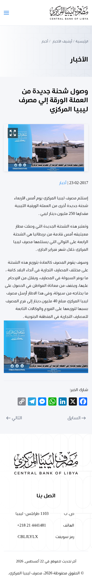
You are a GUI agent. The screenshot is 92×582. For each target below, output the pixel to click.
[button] (6, 12)
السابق (73, 418)
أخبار (62, 183)
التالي (17, 418)
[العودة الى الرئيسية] (69, 12)
